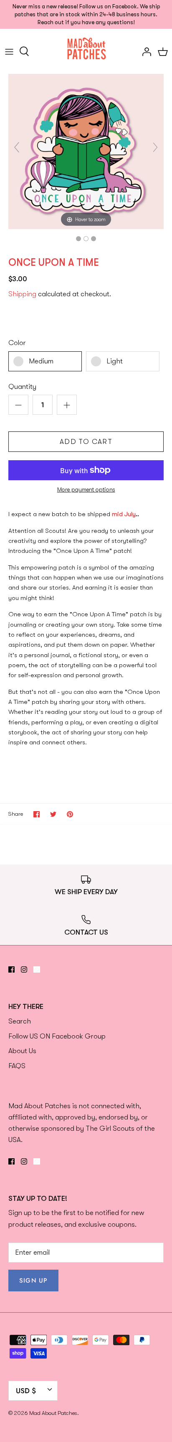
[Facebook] (11, 969)
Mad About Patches (53, 1413)
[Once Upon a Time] (78, 238)
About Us (22, 1051)
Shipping (22, 294)
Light (114, 361)
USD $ (26, 1391)
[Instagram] (24, 969)
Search (19, 1021)
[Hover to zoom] (86, 151)
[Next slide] (155, 147)
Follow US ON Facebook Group (57, 1036)
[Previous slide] (16, 147)
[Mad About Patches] (86, 51)
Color (17, 343)
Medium (41, 361)
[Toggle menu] (9, 51)
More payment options (86, 489)
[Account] (144, 51)
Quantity (22, 387)
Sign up (33, 1280)
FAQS (16, 1066)
